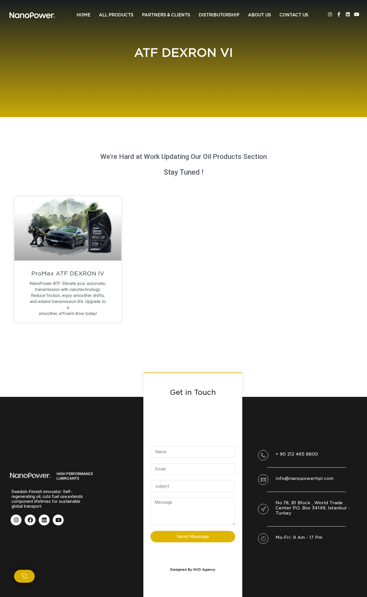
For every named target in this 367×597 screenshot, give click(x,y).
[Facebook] (30, 520)
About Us (259, 15)
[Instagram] (330, 14)
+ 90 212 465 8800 (297, 454)
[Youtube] (356, 14)
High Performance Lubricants (74, 476)
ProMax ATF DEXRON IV (67, 273)
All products (116, 15)
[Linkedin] (347, 14)
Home (83, 15)
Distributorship (219, 15)
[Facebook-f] (339, 14)
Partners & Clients (166, 15)
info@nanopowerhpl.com (304, 478)
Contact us (294, 15)
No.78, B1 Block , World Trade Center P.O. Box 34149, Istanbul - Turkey (313, 508)
